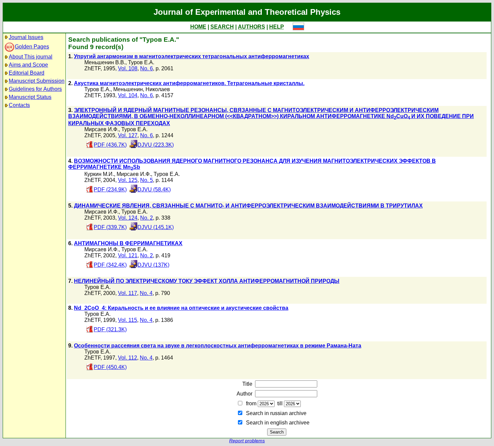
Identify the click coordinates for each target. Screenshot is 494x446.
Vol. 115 (127, 320)
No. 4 (146, 293)
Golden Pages (32, 46)
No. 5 (146, 180)
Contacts (19, 105)
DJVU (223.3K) (155, 145)
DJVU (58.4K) (154, 189)
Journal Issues (26, 37)
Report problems (247, 440)
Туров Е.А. (141, 62)
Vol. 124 (127, 218)
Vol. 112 (127, 358)
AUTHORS (251, 27)
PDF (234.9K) (110, 189)
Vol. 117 (127, 293)
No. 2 (146, 218)
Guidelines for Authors (35, 89)
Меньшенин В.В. (104, 62)
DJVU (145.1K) (155, 227)
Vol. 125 (127, 180)
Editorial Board (26, 73)
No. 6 (146, 68)
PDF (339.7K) (110, 227)
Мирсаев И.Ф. (101, 129)
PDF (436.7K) (110, 145)
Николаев (158, 89)
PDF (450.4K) (110, 367)
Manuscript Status (30, 97)
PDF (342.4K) (110, 265)
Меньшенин (128, 89)
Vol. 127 (127, 135)
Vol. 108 (127, 68)
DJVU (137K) (153, 265)
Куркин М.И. (99, 174)
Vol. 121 (127, 255)
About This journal (30, 57)
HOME (198, 27)
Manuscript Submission (37, 81)
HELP (276, 27)
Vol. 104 (127, 95)
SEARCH (222, 27)
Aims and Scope (28, 65)
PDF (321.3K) (110, 329)
